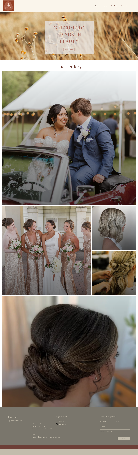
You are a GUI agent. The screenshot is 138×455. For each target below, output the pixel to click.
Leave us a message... (106, 431)
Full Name (103, 421)
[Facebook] (57, 421)
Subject (102, 426)
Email (117, 421)
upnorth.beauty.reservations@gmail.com (46, 437)
